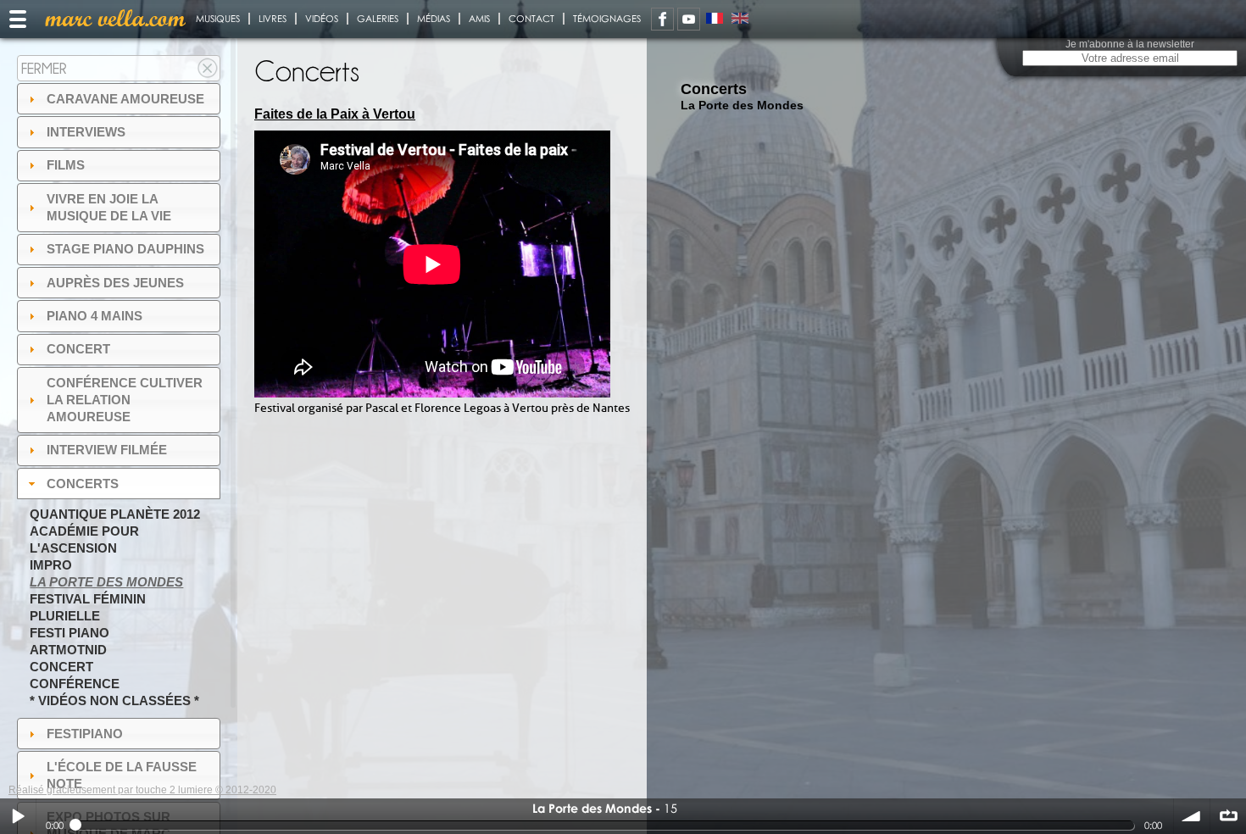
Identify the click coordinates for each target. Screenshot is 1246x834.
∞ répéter (1228, 816)
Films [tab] (66, 165)
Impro (51, 565)
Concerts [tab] (83, 483)
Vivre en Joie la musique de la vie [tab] (109, 207)
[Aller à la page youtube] (688, 19)
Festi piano (69, 633)
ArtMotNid (68, 649)
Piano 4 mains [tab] (94, 316)
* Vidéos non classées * (114, 700)
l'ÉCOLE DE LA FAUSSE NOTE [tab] (122, 775)
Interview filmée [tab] (107, 449)
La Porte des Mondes (106, 582)
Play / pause (18, 816)
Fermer (44, 68)
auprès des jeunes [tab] (115, 282)
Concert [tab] (78, 349)
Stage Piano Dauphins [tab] (125, 249)
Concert (61, 666)
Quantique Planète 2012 (115, 514)
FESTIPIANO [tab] (85, 733)
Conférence (75, 683)
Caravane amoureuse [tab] (125, 99)
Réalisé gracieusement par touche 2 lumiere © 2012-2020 (142, 790)
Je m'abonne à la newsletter (1129, 44)
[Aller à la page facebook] (662, 19)
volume (1192, 816)
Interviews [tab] (86, 132)
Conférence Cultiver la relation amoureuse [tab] (125, 399)
